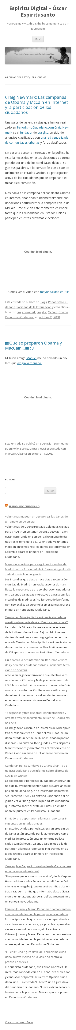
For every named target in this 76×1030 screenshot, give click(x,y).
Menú (38, 39)
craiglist (43, 132)
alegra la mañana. (29, 363)
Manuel (31, 358)
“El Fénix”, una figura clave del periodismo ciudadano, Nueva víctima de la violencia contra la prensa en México (36, 957)
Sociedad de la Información (34, 307)
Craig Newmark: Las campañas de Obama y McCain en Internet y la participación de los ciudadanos (36, 104)
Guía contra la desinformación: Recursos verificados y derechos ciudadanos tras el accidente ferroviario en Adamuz (38, 665)
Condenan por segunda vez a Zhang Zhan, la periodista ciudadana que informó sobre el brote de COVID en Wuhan (36, 771)
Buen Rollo (12, 448)
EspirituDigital (28, 448)
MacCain (10, 453)
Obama (63, 312)
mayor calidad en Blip (54, 292)
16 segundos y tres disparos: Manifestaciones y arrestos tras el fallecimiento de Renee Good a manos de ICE (38, 718)
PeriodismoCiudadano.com (35, 127)
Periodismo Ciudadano (19, 317)
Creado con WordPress (19, 1022)
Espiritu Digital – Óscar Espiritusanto (38, 11)
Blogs (43, 302)
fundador (26, 132)
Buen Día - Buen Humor (55, 443)
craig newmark (26, 312)
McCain (52, 312)
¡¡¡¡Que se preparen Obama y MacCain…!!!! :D (33, 345)
